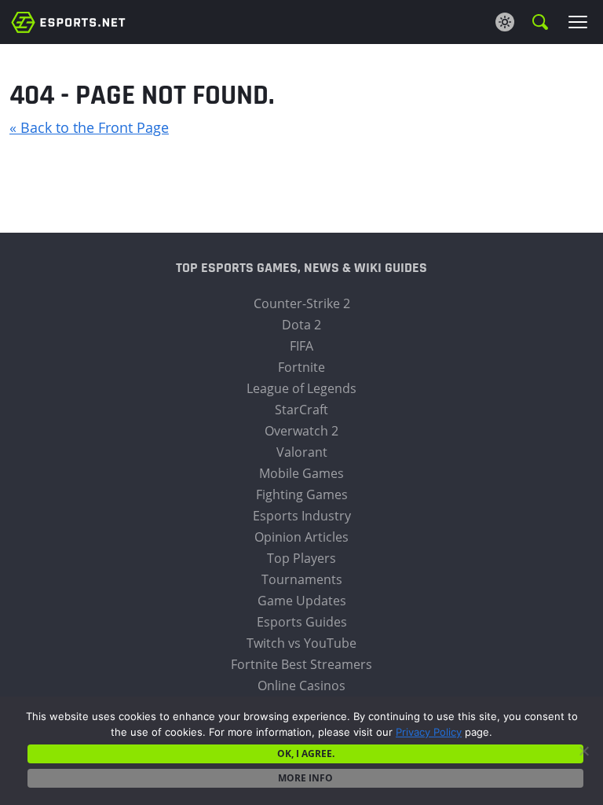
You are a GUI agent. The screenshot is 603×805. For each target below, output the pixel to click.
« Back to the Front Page (89, 127)
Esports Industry (302, 515)
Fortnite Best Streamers (301, 664)
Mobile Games (301, 473)
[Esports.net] (68, 21)
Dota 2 (301, 324)
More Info (305, 778)
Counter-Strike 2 (302, 303)
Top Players (301, 558)
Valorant (301, 452)
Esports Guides (302, 621)
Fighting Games (302, 494)
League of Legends (301, 388)
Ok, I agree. (305, 753)
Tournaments (301, 579)
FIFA (301, 346)
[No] (583, 751)
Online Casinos (301, 685)
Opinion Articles (301, 537)
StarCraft (301, 409)
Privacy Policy (429, 732)
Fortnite (301, 367)
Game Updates (302, 600)
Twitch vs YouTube (301, 643)
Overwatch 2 (301, 430)
